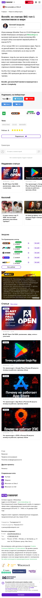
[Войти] (36, 2)
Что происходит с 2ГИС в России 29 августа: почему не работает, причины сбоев (18, 436)
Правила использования (9, 457)
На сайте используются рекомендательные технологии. (19, 559)
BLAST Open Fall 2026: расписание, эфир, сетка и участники (11, 186)
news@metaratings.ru (14, 534)
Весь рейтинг (11, 267)
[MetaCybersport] (9, 495)
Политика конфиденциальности (11, 460)
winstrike (6, 124)
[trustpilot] (6, 571)
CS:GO (14, 124)
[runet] (3, 565)
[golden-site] (11, 565)
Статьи (5, 303)
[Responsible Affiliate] (9, 578)
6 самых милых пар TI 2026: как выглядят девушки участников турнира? (10, 218)
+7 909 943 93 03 (12, 536)
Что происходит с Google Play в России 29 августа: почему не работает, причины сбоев (21, 369)
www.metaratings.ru (24, 502)
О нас (3, 451)
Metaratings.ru (32, 35)
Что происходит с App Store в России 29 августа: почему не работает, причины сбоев (20, 402)
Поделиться (19, 136)
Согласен (21, 595)
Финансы (4, 468)
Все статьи (14, 304)
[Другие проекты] (8, 2)
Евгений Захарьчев (16, 25)
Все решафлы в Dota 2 (13, 7)
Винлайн (22, 124)
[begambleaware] (19, 571)
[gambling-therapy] (32, 571)
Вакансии (4, 454)
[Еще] (39, 2)
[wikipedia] (23, 565)
